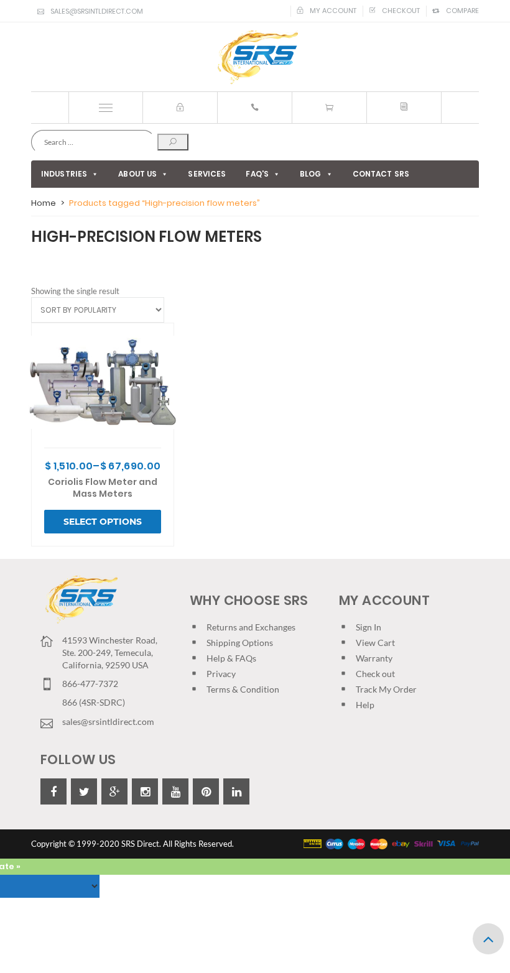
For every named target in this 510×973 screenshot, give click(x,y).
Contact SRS (381, 173)
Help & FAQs (231, 658)
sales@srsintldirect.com (96, 11)
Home (43, 203)
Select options (102, 521)
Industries (64, 173)
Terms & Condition (242, 689)
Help (365, 704)
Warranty (374, 658)
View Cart (375, 642)
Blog (310, 173)
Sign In (368, 627)
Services (207, 173)
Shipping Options (239, 642)
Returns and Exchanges (250, 627)
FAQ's (257, 173)
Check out (375, 673)
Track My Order (386, 689)
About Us (137, 173)
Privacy (221, 673)
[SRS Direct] (255, 58)
